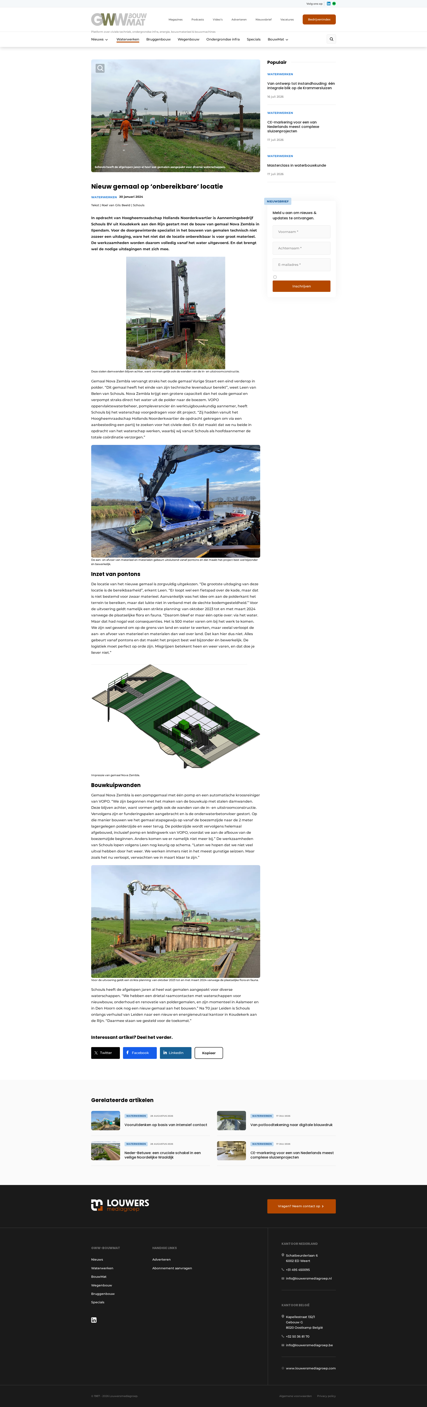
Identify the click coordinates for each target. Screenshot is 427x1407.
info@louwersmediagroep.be (309, 1345)
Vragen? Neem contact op (299, 1206)
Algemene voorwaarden (295, 1396)
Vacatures (287, 19)
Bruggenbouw (158, 39)
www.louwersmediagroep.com (311, 1368)
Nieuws (97, 39)
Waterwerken (128, 39)
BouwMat (276, 39)
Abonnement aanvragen (172, 1268)
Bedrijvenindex (319, 19)
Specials (254, 39)
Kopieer (209, 1053)
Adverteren (239, 19)
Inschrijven (301, 286)
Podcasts (197, 19)
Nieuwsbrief (264, 19)
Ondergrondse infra (223, 39)
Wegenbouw (188, 39)
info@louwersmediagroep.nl (309, 1278)
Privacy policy (326, 1396)
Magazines (176, 19)
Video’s (218, 19)
